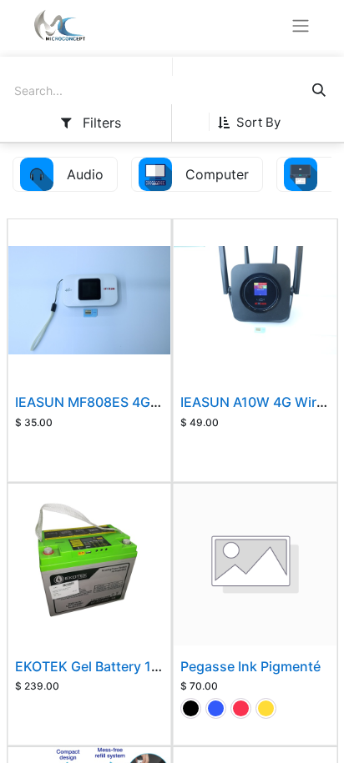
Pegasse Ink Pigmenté (250, 666)
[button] (255, 122)
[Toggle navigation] (300, 25)
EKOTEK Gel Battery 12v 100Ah (113, 666)
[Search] (319, 90)
